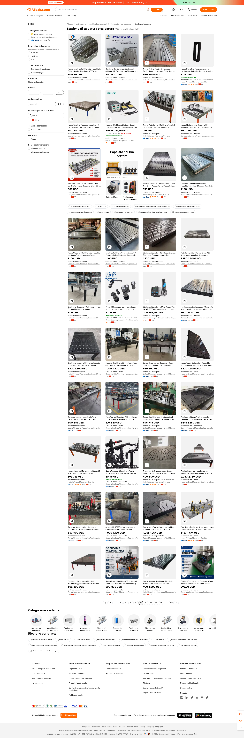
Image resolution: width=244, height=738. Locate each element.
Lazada (122, 726)
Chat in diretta (148, 673)
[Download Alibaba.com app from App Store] (185, 715)
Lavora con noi (37, 683)
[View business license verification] (145, 734)
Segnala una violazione (152, 693)
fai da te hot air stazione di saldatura (135, 640)
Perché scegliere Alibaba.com (43, 669)
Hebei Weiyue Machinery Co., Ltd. (194, 82)
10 (141, 603)
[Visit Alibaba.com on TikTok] (207, 697)
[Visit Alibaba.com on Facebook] (181, 697)
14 (161, 603)
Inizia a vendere (186, 673)
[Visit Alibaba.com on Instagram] (197, 697)
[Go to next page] (176, 603)
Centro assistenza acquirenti (154, 669)
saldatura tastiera (83, 640)
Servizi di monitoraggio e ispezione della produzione (84, 689)
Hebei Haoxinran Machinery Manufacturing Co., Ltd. (84, 80)
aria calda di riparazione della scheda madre (80, 645)
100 (171, 603)
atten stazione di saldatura (80, 206)
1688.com (96, 726)
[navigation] (46, 313)
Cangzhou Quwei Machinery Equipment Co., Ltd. (122, 592)
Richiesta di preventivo (115, 673)
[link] (240, 714)
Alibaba (70, 24)
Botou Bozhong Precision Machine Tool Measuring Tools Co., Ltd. (122, 320)
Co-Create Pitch (38, 673)
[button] (148, 9)
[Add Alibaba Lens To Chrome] (68, 715)
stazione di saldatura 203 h (42, 640)
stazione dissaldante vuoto (184, 212)
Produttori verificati (113, 669)
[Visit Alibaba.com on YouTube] (202, 697)
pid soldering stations (188, 645)
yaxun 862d (160, 640)
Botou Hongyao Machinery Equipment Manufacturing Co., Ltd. (84, 136)
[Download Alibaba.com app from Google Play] (203, 715)
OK (59, 92)
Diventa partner (186, 688)
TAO (141, 726)
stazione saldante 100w (135, 645)
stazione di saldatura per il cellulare (184, 640)
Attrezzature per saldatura (121, 24)
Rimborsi (146, 683)
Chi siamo (36, 663)
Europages (159, 726)
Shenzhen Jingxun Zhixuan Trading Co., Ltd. (159, 318)
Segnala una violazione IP (153, 688)
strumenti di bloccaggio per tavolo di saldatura (153, 206)
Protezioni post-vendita (78, 683)
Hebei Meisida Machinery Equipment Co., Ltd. (197, 194)
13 (156, 603)
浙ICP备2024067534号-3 (187, 734)
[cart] (182, 10)
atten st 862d (104, 212)
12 (151, 603)
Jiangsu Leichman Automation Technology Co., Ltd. (197, 318)
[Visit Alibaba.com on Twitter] (191, 697)
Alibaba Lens (44, 715)
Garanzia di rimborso (77, 673)
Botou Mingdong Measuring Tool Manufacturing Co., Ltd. (159, 374)
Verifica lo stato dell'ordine (190, 678)
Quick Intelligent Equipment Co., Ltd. (119, 140)
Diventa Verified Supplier (190, 683)
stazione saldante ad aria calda (162, 645)
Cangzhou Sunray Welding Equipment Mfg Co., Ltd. (197, 136)
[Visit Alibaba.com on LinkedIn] (186, 697)
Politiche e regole (76, 695)
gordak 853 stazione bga (106, 640)
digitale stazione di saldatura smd (44, 645)
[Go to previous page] (105, 603)
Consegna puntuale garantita (80, 678)
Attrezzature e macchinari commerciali (91, 24)
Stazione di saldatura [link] (143, 24)
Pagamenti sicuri (75, 669)
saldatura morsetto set (124, 212)
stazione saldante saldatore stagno (45, 651)
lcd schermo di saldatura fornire (188, 206)
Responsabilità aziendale (41, 678)
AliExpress (86, 726)
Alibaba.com (169, 715)
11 (146, 603)
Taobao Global (132, 726)
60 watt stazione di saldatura (81, 212)
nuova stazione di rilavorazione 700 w (153, 212)
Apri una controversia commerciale (157, 678)
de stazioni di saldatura (111, 645)
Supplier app (125, 715)
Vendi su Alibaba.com (188, 669)
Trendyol (149, 726)
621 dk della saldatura (121, 206)
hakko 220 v (102, 206)
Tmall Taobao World (109, 726)
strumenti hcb (64, 640)
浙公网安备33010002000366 (163, 734)
